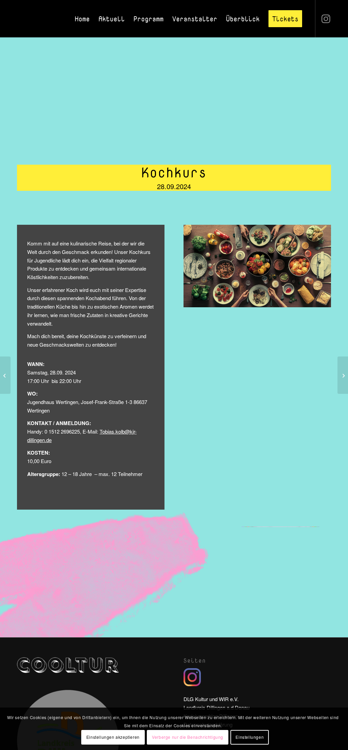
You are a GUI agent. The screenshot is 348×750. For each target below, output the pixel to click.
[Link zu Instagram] (326, 18)
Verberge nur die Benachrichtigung (187, 737)
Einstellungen (250, 737)
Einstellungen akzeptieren (113, 737)
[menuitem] (82, 18)
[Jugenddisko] (342, 375)
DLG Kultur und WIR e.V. (211, 698)
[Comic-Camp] (5, 375)
